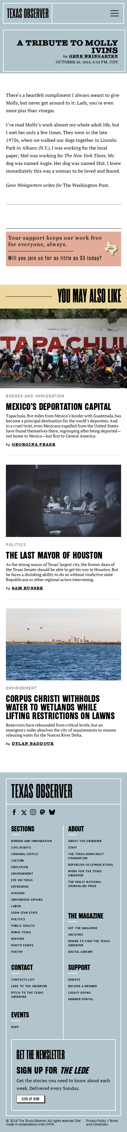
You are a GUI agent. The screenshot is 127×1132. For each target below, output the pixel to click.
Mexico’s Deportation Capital (58, 406)
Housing (18, 893)
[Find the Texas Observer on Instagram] (33, 813)
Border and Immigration (35, 396)
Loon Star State (24, 913)
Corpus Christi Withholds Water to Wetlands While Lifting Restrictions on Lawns (60, 707)
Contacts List (23, 980)
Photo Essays (22, 945)
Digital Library (80, 952)
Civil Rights (21, 847)
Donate (74, 980)
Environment (21, 688)
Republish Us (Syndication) (90, 865)
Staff (72, 847)
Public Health (23, 926)
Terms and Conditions (102, 1122)
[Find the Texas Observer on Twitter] (24, 813)
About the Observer (85, 841)
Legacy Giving (79, 993)
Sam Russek (27, 588)
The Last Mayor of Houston (54, 555)
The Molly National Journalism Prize (85, 884)
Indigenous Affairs (27, 900)
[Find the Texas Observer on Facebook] (14, 813)
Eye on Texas (22, 880)
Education (19, 867)
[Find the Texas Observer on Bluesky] (52, 813)
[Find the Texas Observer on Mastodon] (42, 813)
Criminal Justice (24, 854)
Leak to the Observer (29, 986)
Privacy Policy (96, 1120)
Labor (16, 906)
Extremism (19, 887)
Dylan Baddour (33, 743)
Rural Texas (21, 932)
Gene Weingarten (93, 56)
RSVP (15, 1027)
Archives (75, 935)
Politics (16, 544)
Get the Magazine (82, 928)
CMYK (49, 1124)
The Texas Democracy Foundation (86, 856)
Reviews (17, 939)
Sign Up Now (31, 1099)
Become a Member (82, 986)
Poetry (17, 952)
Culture (17, 860)
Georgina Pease (34, 444)
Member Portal (80, 999)
